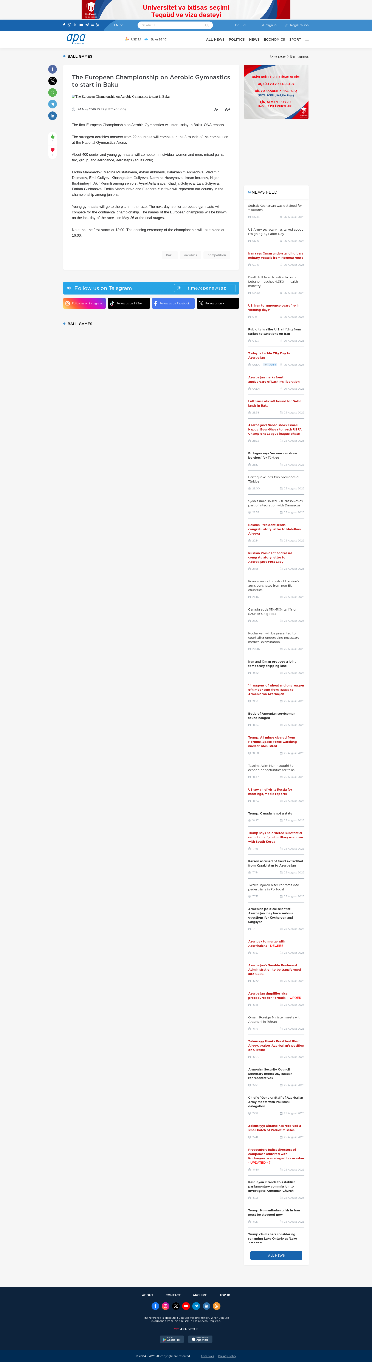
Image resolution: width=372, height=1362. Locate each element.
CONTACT (173, 1295)
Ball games (299, 56)
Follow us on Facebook (175, 303)
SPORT (295, 39)
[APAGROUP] (186, 1329)
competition (217, 255)
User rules (207, 1356)
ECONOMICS (274, 39)
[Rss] (97, 25)
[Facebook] (64, 25)
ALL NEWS (215, 39)
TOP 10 (225, 1295)
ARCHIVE (200, 1295)
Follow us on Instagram (87, 303)
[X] (75, 25)
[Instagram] (69, 25)
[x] (176, 1306)
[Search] (207, 26)
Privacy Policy (227, 1356)
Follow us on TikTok (129, 303)
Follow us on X (215, 303)
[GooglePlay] (172, 1340)
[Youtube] (81, 25)
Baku (170, 255)
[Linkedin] (92, 25)
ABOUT (147, 1295)
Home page (276, 56)
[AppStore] (200, 1340)
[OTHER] (305, 39)
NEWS (254, 39)
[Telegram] (87, 25)
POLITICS (237, 39)
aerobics (190, 255)
